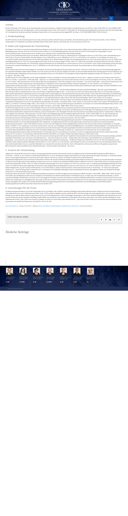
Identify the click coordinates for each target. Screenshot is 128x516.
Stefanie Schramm (64, 277)
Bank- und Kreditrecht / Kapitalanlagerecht (50, 206)
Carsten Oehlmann (13, 206)
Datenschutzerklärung (18, 288)
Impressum (10, 288)
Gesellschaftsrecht (67, 206)
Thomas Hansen (50, 277)
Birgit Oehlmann (24, 277)
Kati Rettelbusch (91, 277)
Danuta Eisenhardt (38, 277)
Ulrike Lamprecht (78, 277)
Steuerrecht (75, 206)
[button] (111, 18)
